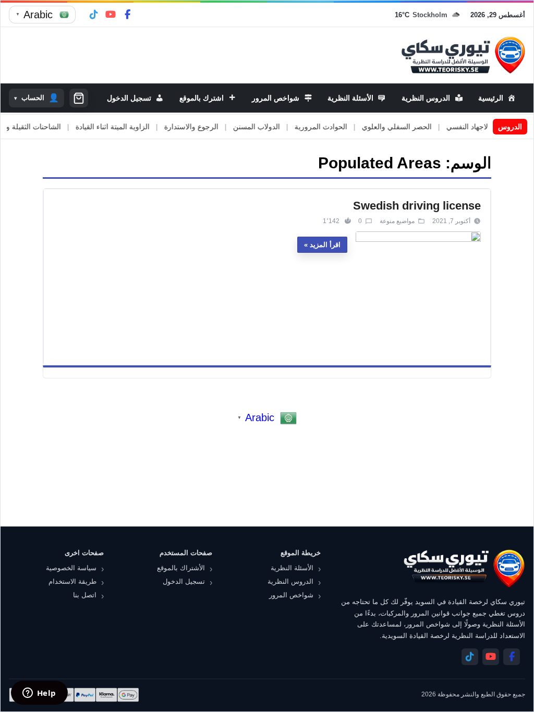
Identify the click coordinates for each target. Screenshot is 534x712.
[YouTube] (110, 14)
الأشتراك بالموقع (181, 568)
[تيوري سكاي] (463, 568)
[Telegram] (94, 14)
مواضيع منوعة (397, 221)
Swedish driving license (417, 205)
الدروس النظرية (290, 581)
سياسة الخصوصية (71, 568)
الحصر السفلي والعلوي (410, 126)
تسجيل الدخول (184, 581)
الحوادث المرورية (334, 126)
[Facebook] (127, 14)
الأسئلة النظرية (292, 568)
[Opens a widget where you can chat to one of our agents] (39, 694)
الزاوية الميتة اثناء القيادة (126, 126)
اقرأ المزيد (325, 245)
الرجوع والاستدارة (204, 126)
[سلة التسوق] (78, 98)
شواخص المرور (291, 595)
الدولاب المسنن (269, 126)
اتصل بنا (84, 595)
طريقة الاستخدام (72, 581)
